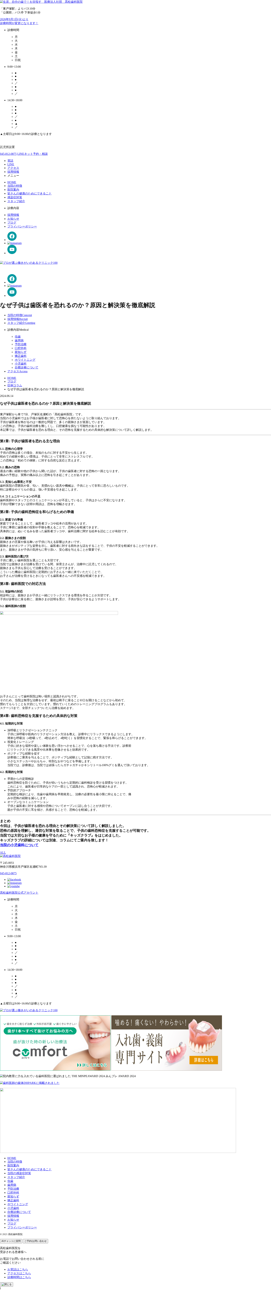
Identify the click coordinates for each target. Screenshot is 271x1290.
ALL (3, 852)
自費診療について (26, 367)
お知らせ (13, 218)
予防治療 (21, 344)
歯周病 (19, 340)
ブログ (11, 222)
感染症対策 (14, 197)
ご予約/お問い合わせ (35, 1241)
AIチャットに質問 (11, 1241)
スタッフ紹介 (16, 201)
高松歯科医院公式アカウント (19, 892)
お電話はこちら (17, 1269)
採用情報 (13, 214)
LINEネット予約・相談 (32, 153)
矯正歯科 (21, 355)
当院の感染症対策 (19, 1173)
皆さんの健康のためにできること (29, 193)
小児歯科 (21, 363)
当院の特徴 (14, 185)
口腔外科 (21, 348)
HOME (11, 182)
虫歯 (18, 336)
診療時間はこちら (19, 1277)
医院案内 (13, 189)
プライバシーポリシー (22, 226)
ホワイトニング (25, 359)
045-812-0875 (8, 153)
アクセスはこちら (19, 1273)
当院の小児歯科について (19, 845)
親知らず (21, 352)
